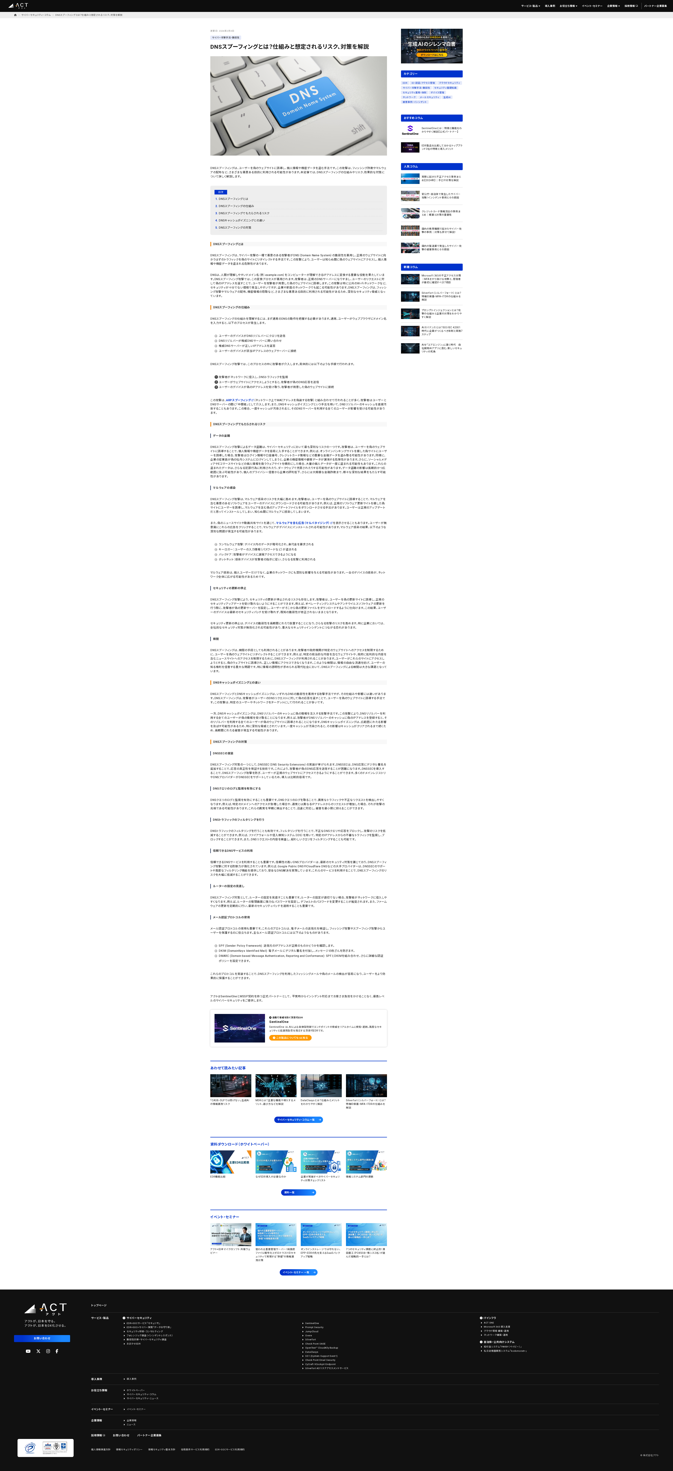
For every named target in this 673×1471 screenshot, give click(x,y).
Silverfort (310, 1339)
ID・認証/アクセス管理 (423, 83)
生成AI (447, 97)
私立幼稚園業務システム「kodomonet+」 (505, 1351)
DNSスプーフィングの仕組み (236, 206)
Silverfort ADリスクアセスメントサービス (327, 1368)
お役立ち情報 (567, 6)
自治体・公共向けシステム (499, 1342)
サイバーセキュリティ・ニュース (142, 1398)
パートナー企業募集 (655, 6)
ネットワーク (409, 97)
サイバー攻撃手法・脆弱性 (416, 87)
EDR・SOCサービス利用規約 (230, 1449)
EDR (405, 83)
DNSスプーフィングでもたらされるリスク (244, 213)
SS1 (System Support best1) (321, 1356)
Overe (308, 1335)
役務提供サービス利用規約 (195, 1449)
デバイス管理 (437, 92)
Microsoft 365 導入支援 (497, 1326)
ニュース (131, 1424)
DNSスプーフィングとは (233, 199)
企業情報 (612, 6)
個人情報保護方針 (100, 1449)
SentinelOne (312, 1323)
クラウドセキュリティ (449, 83)
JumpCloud (311, 1331)
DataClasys (311, 1352)
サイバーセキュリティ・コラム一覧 (296, 1119)
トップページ (99, 1305)
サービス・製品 (529, 6)
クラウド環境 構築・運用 (496, 1331)
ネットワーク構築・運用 (496, 1335)
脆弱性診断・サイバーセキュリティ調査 (146, 1339)
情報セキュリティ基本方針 (161, 1449)
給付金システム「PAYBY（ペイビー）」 (503, 1346)
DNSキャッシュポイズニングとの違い (242, 220)
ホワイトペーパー (136, 1390)
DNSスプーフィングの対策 (235, 227)
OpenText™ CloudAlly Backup (321, 1347)
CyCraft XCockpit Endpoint (320, 1364)
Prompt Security (314, 1327)
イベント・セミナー (592, 6)
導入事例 (550, 6)
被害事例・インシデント (415, 102)
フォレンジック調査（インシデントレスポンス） (150, 1335)
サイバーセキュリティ (139, 1318)
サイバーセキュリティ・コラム (36, 15)
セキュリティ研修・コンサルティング (145, 1331)
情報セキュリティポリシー (129, 1449)
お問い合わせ (42, 1338)
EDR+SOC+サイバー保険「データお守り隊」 (149, 1327)
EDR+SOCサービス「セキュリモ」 (143, 1323)
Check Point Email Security (320, 1360)
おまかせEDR (134, 1343)
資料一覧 (289, 1192)
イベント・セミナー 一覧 (296, 1272)
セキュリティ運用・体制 (414, 92)
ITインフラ (490, 1318)
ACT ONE (489, 1322)
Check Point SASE (315, 1343)
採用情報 (630, 6)
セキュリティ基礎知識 (445, 87)
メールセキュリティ (429, 97)
